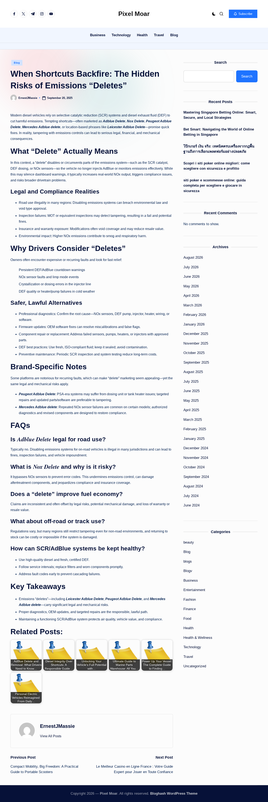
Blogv (187, 571)
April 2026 (191, 296)
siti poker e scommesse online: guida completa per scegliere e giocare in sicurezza (214, 185)
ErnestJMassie (57, 726)
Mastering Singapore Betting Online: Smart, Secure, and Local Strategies (219, 115)
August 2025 (193, 372)
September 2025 (196, 362)
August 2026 (193, 258)
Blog (17, 62)
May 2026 (191, 286)
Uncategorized (194, 666)
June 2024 (191, 505)
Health (188, 628)
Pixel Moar (134, 13)
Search (220, 62)
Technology (192, 647)
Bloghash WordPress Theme (173, 794)
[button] (243, 13)
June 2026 (191, 277)
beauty (188, 542)
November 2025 (195, 343)
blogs (187, 561)
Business (190, 580)
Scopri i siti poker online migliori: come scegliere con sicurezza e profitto (216, 166)
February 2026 (194, 315)
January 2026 (194, 324)
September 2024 (196, 477)
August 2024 (193, 486)
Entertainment (194, 590)
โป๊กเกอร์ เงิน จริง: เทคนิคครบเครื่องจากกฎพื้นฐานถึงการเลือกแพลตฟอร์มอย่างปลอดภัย (218, 149)
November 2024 (195, 458)
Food (187, 619)
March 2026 (192, 305)
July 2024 (190, 496)
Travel (188, 657)
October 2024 (194, 467)
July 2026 (190, 267)
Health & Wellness (197, 638)
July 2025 (190, 382)
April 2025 (191, 410)
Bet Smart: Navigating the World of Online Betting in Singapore (218, 132)
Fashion (189, 600)
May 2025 (191, 401)
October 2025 (194, 353)
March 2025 (192, 420)
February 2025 (194, 429)
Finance (189, 609)
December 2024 (195, 448)
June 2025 (191, 391)
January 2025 (194, 439)
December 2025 (195, 334)
